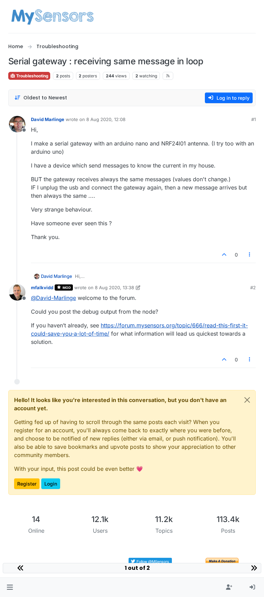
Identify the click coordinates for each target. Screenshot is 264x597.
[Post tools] (250, 254)
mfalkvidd (42, 287)
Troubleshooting (31, 75)
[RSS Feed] (168, 75)
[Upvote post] (224, 254)
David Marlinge (47, 119)
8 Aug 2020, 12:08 (105, 119)
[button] (10, 587)
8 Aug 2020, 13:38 (114, 287)
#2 (253, 287)
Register (26, 484)
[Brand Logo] (52, 16)
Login (50, 484)
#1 (253, 119)
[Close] (247, 400)
